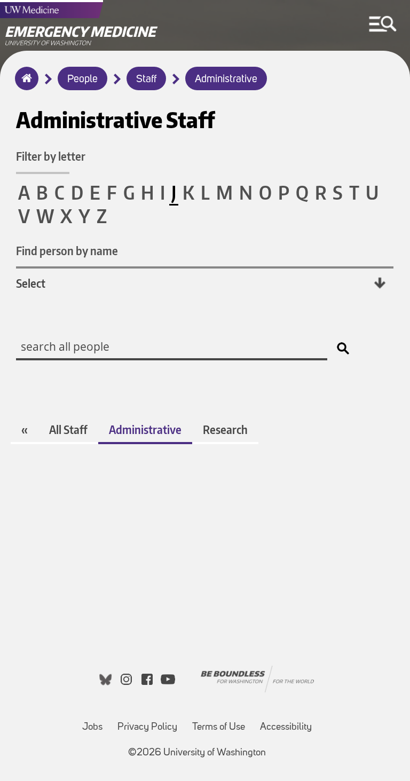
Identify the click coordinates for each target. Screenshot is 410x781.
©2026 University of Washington (197, 753)
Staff (146, 79)
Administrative (226, 79)
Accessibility (286, 727)
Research (225, 429)
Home (24, 85)
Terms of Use (218, 727)
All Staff (68, 429)
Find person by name (67, 250)
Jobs (92, 727)
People (82, 79)
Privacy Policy (147, 727)
